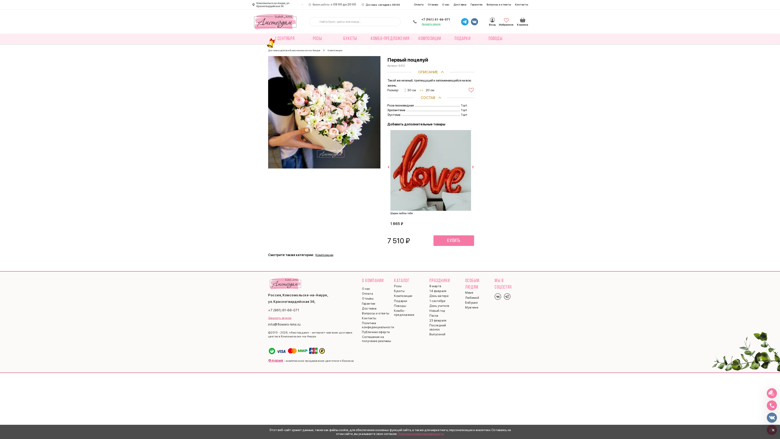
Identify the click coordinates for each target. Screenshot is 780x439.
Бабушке (471, 302)
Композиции (324, 255)
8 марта (435, 286)
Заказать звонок (431, 24)
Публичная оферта (376, 332)
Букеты (399, 291)
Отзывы (433, 4)
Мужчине (471, 307)
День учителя (439, 306)
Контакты (521, 4)
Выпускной (437, 334)
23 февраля (437, 320)
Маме (469, 292)
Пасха (433, 315)
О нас (445, 4)
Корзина (522, 20)
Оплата (419, 4)
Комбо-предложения (390, 38)
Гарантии (477, 4)
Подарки (400, 301)
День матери (438, 296)
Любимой (472, 298)
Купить (453, 240)
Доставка (460, 4)
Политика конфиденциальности (421, 434)
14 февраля (437, 291)
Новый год (437, 311)
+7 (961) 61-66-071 (435, 19)
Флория (275, 360)
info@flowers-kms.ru (284, 324)
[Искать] (315, 21)
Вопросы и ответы (499, 4)
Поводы (400, 306)
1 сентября (285, 38)
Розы (398, 286)
